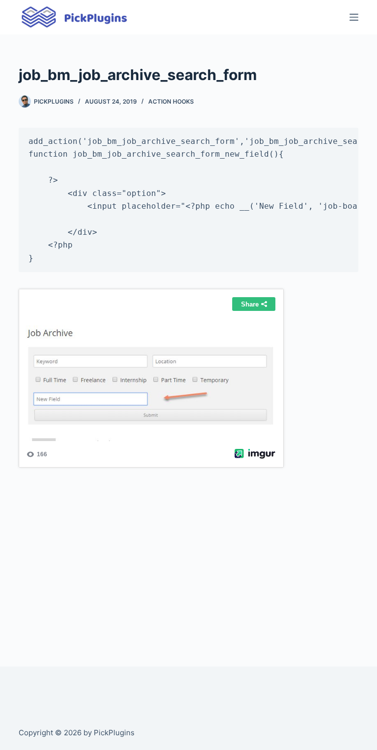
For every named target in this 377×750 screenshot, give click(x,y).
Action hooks (171, 101)
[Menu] (354, 17)
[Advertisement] (188, 556)
